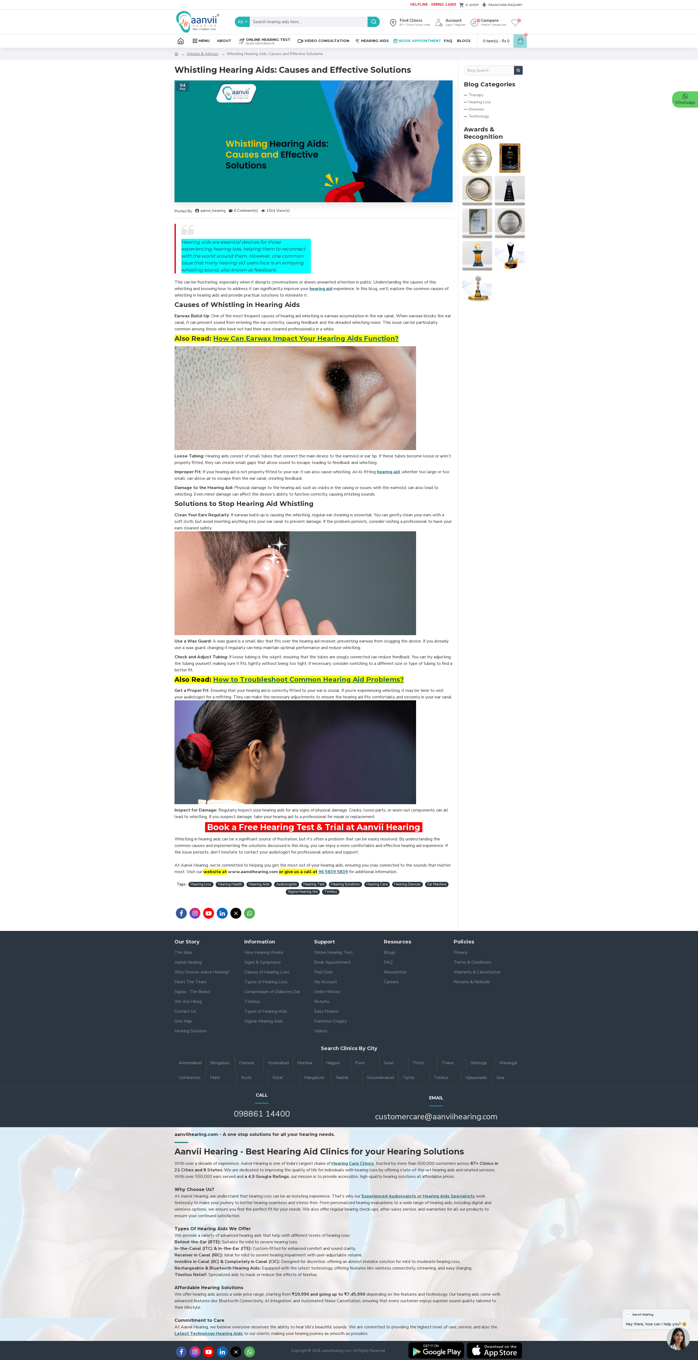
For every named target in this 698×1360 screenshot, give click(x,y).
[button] (678, 1339)
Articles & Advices (202, 53)
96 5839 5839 (333, 872)
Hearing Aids (259, 884)
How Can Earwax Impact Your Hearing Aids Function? (306, 338)
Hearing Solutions (345, 884)
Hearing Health (230, 884)
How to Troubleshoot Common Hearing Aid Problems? (308, 679)
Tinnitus (330, 891)
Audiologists (286, 884)
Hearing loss (201, 884)
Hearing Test (313, 884)
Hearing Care (377, 884)
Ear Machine (436, 884)
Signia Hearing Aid (303, 891)
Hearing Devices (407, 884)
